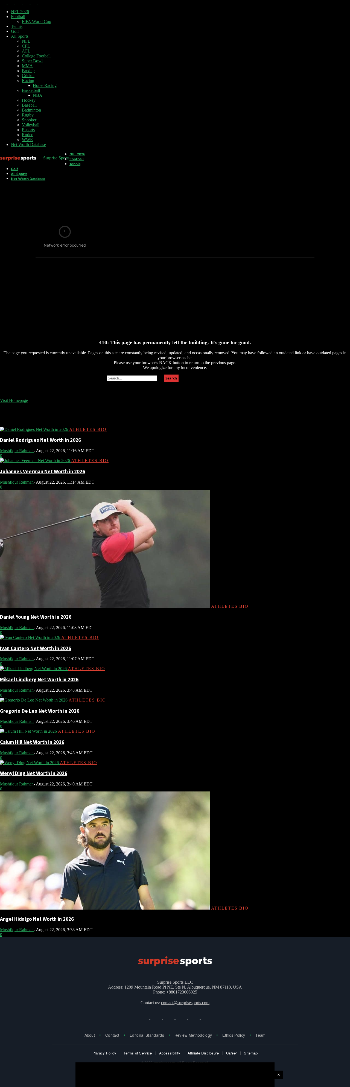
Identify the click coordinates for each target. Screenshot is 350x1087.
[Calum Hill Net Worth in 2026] (29, 731)
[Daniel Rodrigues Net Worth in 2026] (34, 429)
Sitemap (251, 1053)
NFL (26, 41)
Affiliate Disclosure (203, 1053)
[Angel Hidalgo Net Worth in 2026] (105, 908)
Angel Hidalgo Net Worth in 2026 (37, 919)
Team (260, 1035)
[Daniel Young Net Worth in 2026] (105, 606)
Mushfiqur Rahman (17, 450)
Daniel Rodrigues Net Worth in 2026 (40, 440)
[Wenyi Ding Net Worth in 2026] (30, 762)
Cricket (28, 75)
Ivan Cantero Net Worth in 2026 (35, 648)
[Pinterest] (34, 2)
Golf (15, 31)
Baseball (29, 105)
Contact (112, 1035)
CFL (26, 46)
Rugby (28, 115)
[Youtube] (41, 2)
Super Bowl (32, 61)
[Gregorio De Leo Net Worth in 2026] (34, 700)
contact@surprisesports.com (185, 1002)
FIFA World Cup (36, 21)
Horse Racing (45, 85)
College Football (36, 56)
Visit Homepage (14, 400)
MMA (27, 65)
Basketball (31, 90)
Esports (28, 129)
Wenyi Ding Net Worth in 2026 (33, 773)
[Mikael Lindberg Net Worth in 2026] (34, 668)
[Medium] (27, 2)
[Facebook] (4, 2)
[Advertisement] (175, 296)
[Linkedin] (19, 2)
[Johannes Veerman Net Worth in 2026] (35, 460)
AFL (26, 51)
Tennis (16, 26)
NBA (37, 95)
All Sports (19, 36)
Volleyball (30, 124)
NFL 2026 (20, 11)
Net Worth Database (28, 144)
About (89, 1035)
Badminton (31, 110)
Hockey (29, 100)
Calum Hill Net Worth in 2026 (32, 742)
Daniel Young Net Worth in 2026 (35, 617)
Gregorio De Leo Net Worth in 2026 (39, 711)
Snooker (29, 120)
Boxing (28, 70)
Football (18, 16)
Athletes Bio (88, 429)
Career (231, 1053)
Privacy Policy (104, 1053)
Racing (28, 80)
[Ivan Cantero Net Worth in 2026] (30, 637)
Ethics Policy (233, 1035)
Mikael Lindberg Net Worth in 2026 (39, 679)
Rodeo (27, 134)
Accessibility (169, 1053)
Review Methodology (193, 1035)
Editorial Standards (147, 1035)
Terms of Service (138, 1053)
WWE (27, 139)
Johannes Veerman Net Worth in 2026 (42, 471)
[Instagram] (11, 2)
